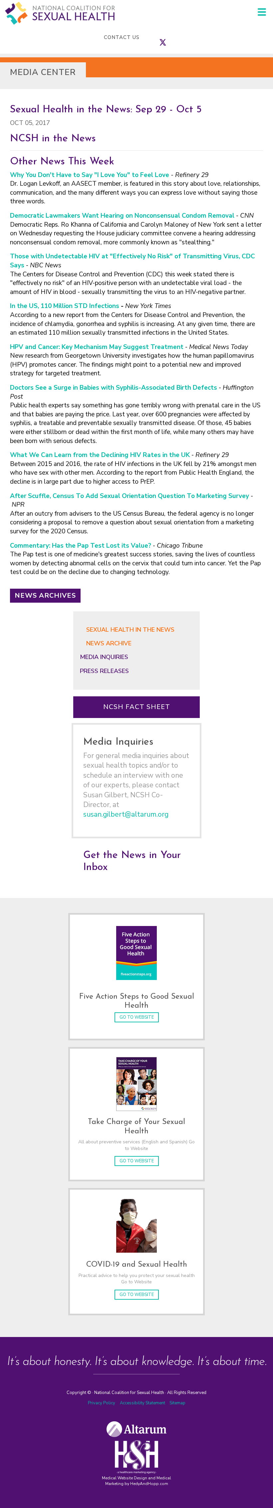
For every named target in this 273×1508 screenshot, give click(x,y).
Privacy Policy (101, 1403)
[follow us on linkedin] (176, 37)
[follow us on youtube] (182, 37)
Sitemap (177, 1403)
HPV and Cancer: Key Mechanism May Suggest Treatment (96, 347)
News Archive (109, 643)
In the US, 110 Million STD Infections (64, 306)
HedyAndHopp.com (149, 1483)
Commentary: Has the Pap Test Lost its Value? (80, 545)
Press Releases (104, 671)
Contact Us (121, 37)
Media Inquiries (104, 657)
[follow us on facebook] (156, 37)
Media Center (43, 72)
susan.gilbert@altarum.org (125, 814)
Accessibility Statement (143, 1403)
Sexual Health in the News (130, 630)
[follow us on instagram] (169, 37)
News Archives (45, 595)
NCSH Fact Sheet (136, 706)
